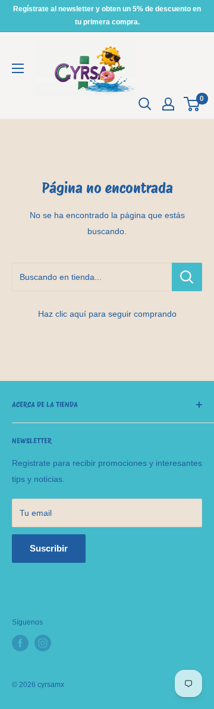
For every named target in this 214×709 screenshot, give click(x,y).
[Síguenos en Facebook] (20, 643)
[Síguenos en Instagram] (42, 643)
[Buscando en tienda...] (187, 277)
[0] (192, 104)
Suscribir (49, 548)
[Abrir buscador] (145, 104)
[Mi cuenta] (168, 104)
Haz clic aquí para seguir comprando (107, 314)
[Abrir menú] (18, 68)
